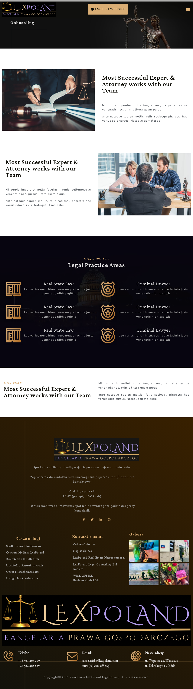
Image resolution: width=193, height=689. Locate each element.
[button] (188, 9)
